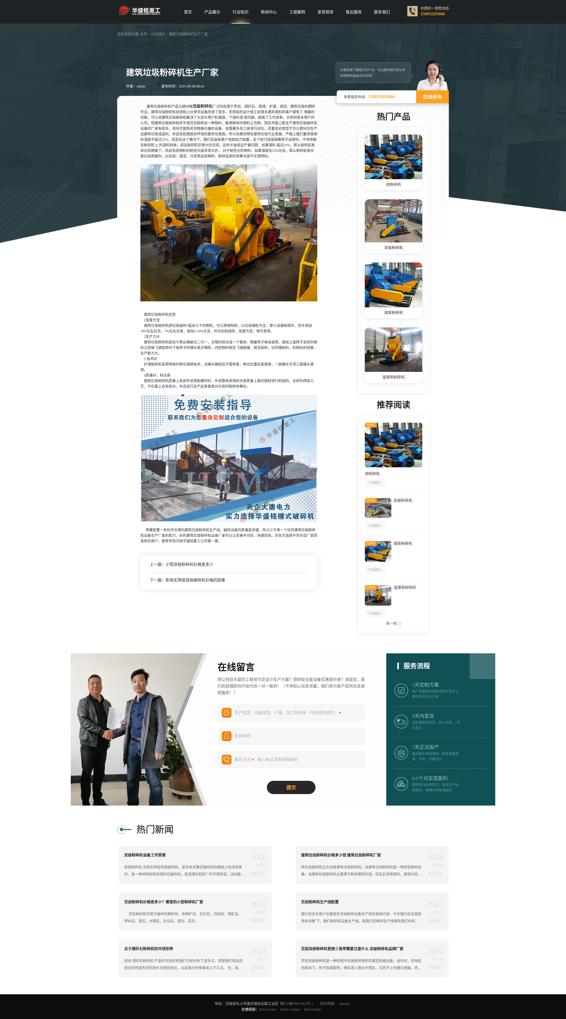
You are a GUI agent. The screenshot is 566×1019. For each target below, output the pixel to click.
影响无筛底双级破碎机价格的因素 (195, 580)
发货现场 (325, 12)
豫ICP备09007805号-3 (296, 1004)
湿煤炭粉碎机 (393, 377)
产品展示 (212, 12)
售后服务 (354, 12)
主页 (143, 34)
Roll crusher (267, 1009)
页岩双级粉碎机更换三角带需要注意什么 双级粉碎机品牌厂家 (352, 949)
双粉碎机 (393, 185)
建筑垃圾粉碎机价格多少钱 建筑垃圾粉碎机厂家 (341, 855)
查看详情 (258, 873)
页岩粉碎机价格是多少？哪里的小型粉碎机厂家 (163, 902)
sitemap (344, 1004)
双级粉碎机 (393, 248)
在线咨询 (432, 96)
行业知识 (241, 12)
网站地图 (327, 1004)
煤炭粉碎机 (393, 313)
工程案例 (297, 12)
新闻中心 (269, 12)
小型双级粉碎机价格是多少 (189, 564)
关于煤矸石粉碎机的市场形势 (148, 949)
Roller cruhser (290, 1009)
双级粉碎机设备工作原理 (145, 855)
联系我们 (382, 12)
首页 (188, 12)
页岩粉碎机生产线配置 (320, 902)
